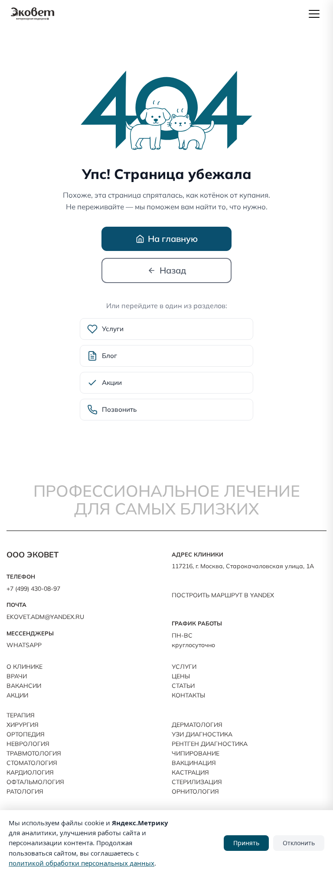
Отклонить (299, 843)
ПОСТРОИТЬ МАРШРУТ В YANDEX (223, 595)
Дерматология (197, 725)
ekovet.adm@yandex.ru (45, 617)
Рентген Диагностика (210, 744)
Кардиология (30, 772)
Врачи (17, 676)
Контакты (188, 695)
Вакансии (24, 686)
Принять (246, 843)
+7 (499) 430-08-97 (33, 589)
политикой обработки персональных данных (81, 863)
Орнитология (195, 791)
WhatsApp (24, 645)
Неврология (28, 744)
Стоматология (32, 763)
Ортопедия (26, 734)
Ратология (25, 791)
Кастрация (190, 772)
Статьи (183, 686)
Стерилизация (197, 782)
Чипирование (195, 753)
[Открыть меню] (314, 13)
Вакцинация (194, 763)
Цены (181, 676)
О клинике (24, 667)
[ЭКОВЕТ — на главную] (32, 13)
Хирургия (23, 725)
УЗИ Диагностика (202, 734)
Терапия (21, 715)
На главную (173, 238)
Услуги (184, 667)
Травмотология (34, 753)
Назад (173, 270)
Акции (17, 695)
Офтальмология (35, 782)
